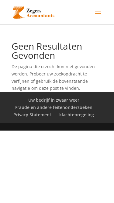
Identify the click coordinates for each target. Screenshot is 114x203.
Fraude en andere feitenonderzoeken (53, 107)
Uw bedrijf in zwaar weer (53, 100)
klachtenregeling (76, 114)
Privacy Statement (32, 114)
